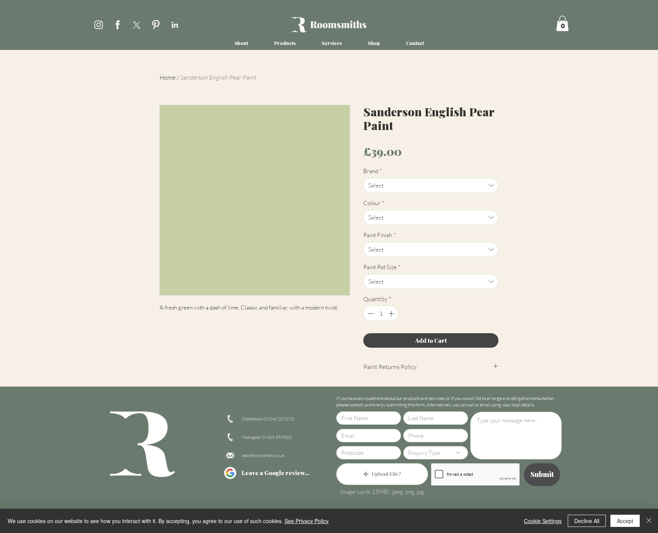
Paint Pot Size (382, 267)
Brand (372, 171)
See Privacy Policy (306, 521)
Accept (625, 521)
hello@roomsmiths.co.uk (263, 456)
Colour (373, 203)
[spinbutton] (380, 313)
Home (168, 77)
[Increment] (391, 313)
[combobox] (430, 185)
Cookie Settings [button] (543, 521)
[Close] (648, 521)
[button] (562, 23)
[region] (98, 23)
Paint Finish (379, 235)
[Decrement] (369, 313)
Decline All (586, 521)
